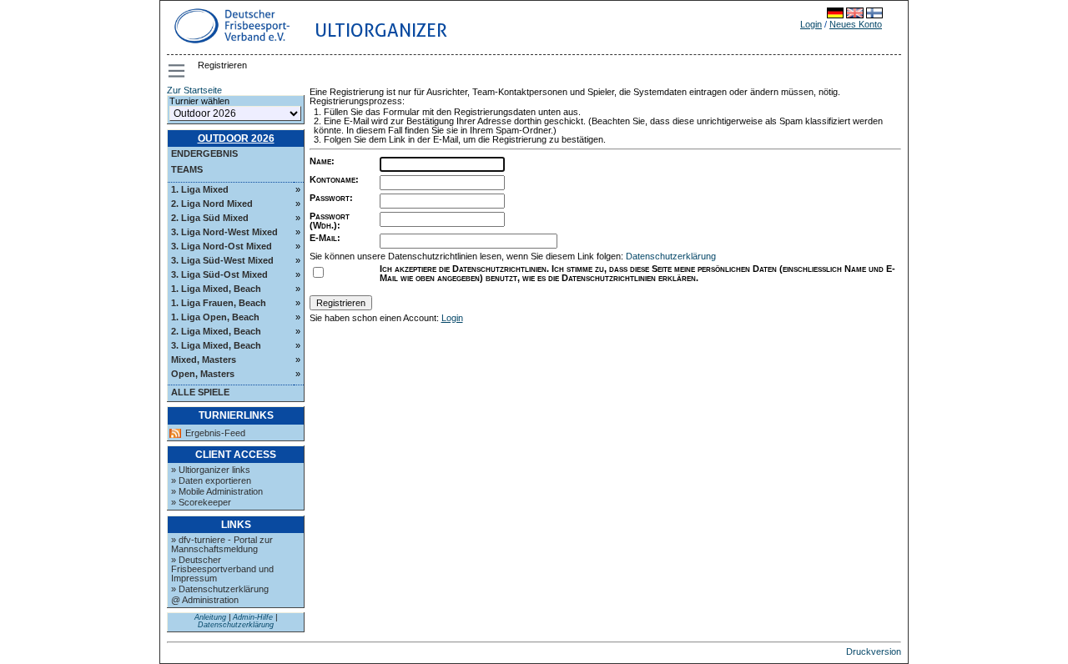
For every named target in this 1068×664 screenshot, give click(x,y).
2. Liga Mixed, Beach (216, 331)
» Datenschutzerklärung (220, 589)
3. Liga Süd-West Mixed (222, 260)
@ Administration (205, 600)
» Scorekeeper (201, 502)
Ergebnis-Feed (215, 433)
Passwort (330, 198)
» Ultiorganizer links (210, 470)
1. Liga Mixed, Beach (216, 289)
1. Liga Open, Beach (215, 317)
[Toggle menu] (178, 71)
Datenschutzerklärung (236, 625)
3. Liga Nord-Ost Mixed (221, 246)
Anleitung (210, 617)
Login (811, 24)
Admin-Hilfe (253, 617)
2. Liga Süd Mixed (210, 218)
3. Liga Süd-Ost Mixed (219, 274)
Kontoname (332, 179)
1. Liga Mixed (200, 189)
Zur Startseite (194, 90)
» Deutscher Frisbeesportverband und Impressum (222, 569)
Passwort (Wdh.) (330, 220)
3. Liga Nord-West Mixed (224, 232)
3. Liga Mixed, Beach (216, 345)
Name (320, 161)
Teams (187, 169)
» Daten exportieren (211, 480)
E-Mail (323, 238)
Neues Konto (855, 24)
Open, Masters (202, 374)
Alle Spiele (200, 392)
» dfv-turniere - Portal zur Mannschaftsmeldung (222, 544)
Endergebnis (204, 153)
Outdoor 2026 (236, 138)
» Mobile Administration (217, 491)
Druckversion (873, 651)
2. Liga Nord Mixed (212, 204)
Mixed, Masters (203, 360)
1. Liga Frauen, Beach (218, 303)
